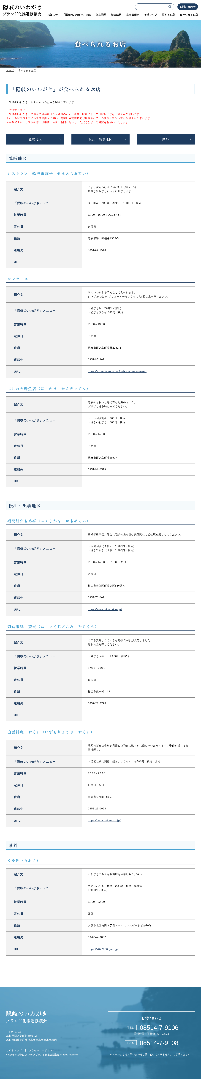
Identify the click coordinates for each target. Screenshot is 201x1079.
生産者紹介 (132, 14)
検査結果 (116, 14)
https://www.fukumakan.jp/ (105, 609)
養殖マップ (150, 14)
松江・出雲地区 (100, 139)
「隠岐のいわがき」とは (77, 14)
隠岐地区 (35, 139)
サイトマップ (14, 1050)
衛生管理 (101, 14)
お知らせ (52, 14)
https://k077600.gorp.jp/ (103, 949)
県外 (165, 139)
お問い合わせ (188, 6)
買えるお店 (168, 14)
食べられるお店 (189, 14)
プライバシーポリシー (42, 1050)
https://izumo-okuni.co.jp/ (104, 820)
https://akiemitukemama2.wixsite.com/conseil (117, 371)
